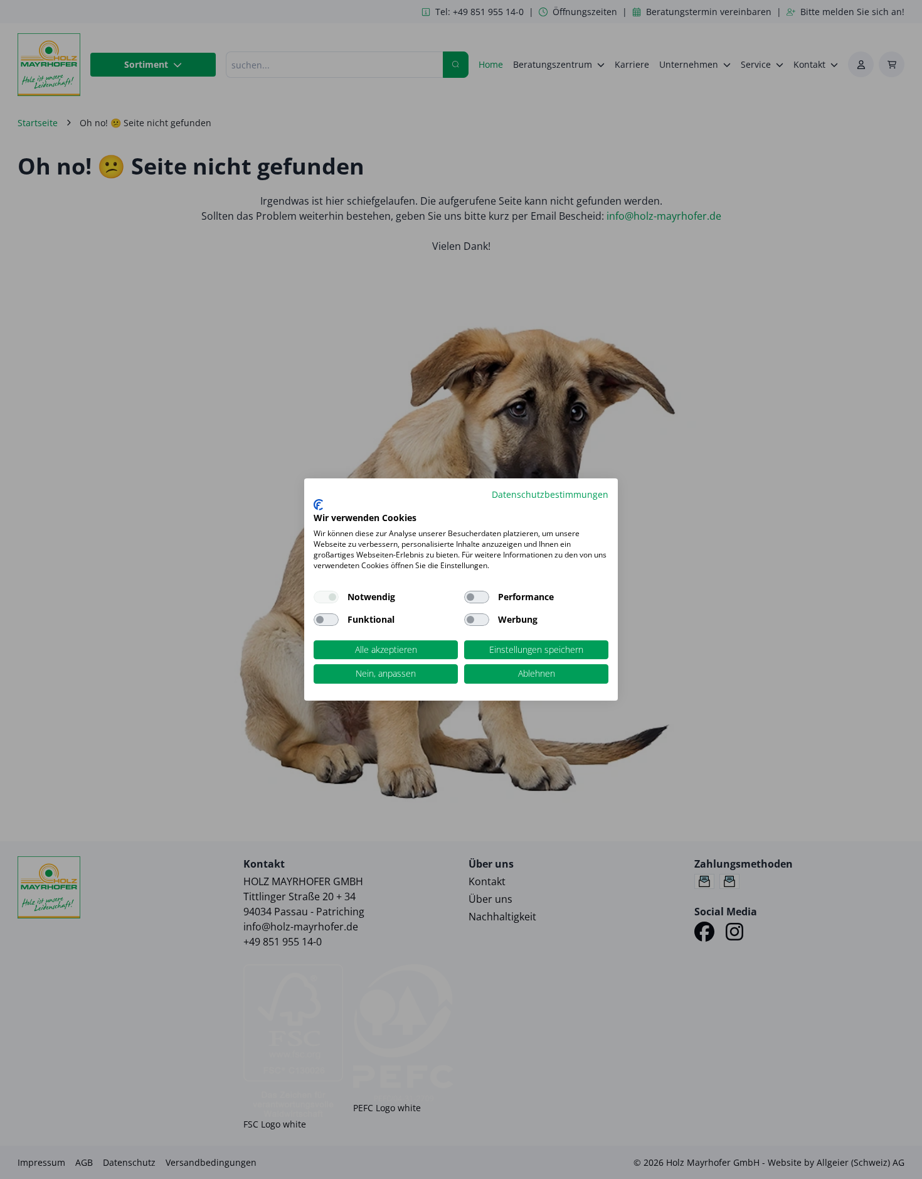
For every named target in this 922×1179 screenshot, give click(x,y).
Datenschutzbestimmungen (550, 494)
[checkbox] (476, 597)
